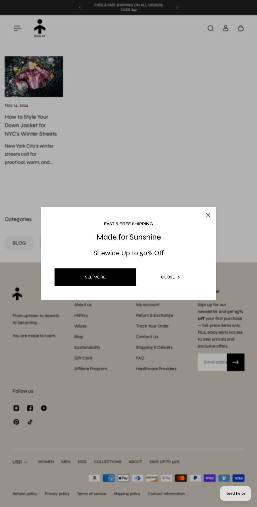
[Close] (208, 215)
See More (95, 277)
